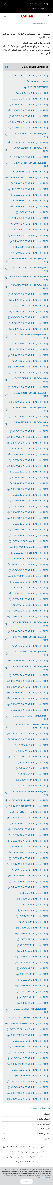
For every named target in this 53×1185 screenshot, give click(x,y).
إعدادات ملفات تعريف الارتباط (26, 1161)
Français (35, 9)
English (43, 9)
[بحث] (49, 16)
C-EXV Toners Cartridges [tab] (27, 67)
